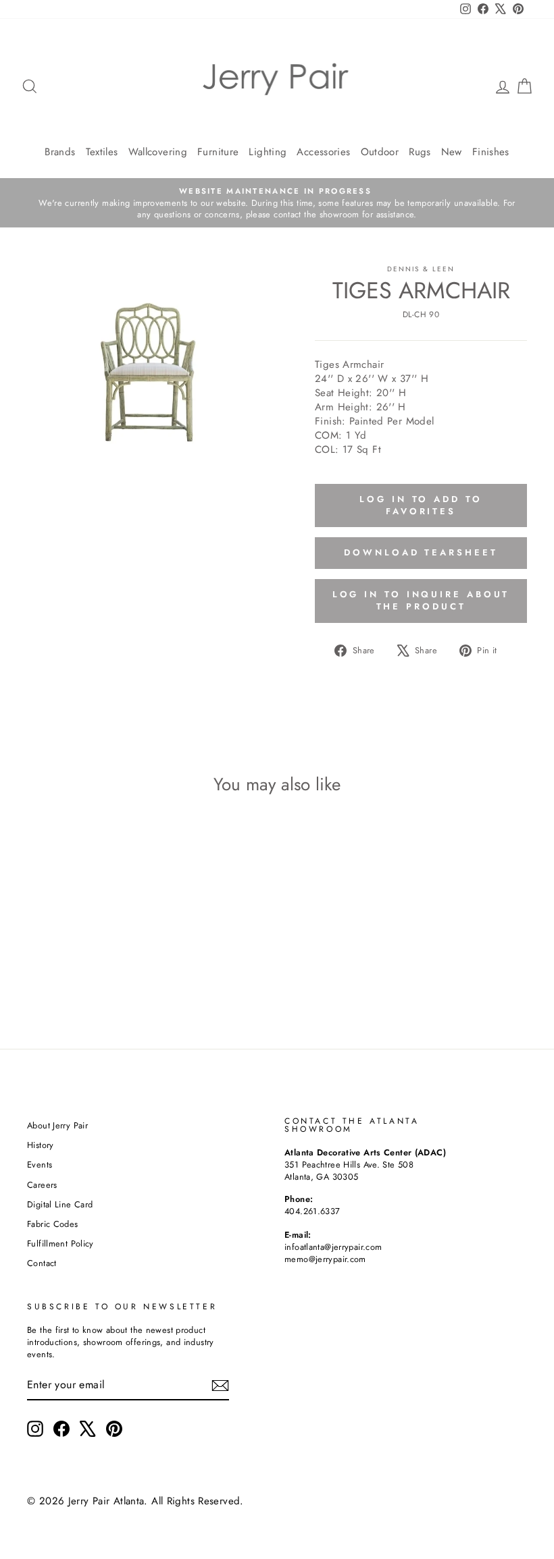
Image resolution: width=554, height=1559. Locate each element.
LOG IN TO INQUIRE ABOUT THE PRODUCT (421, 600)
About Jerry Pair (57, 1125)
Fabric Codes (52, 1224)
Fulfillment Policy (60, 1243)
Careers (42, 1184)
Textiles (102, 151)
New (451, 151)
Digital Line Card (60, 1204)
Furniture (217, 151)
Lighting (267, 151)
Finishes (490, 151)
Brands (60, 151)
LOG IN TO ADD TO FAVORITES (420, 505)
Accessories (323, 151)
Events (39, 1164)
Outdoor (380, 151)
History (40, 1145)
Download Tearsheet (420, 552)
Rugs (420, 151)
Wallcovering (158, 151)
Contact (42, 1263)
